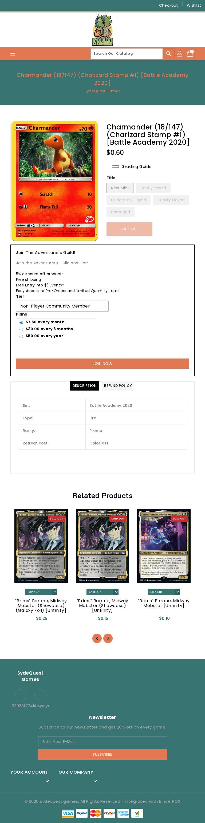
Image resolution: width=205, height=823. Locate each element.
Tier (20, 296)
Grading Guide (136, 166)
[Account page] (180, 53)
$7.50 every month (45, 322)
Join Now (102, 363)
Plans (21, 314)
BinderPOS (170, 801)
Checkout (168, 5)
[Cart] (190, 53)
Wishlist (194, 5)
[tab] (84, 386)
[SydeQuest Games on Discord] (39, 5)
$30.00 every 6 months (49, 329)
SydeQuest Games (102, 91)
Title (111, 177)
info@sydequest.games (40, 705)
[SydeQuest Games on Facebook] (9, 5)
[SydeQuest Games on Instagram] (19, 5)
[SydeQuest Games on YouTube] (29, 5)
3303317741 (20, 705)
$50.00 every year (44, 335)
